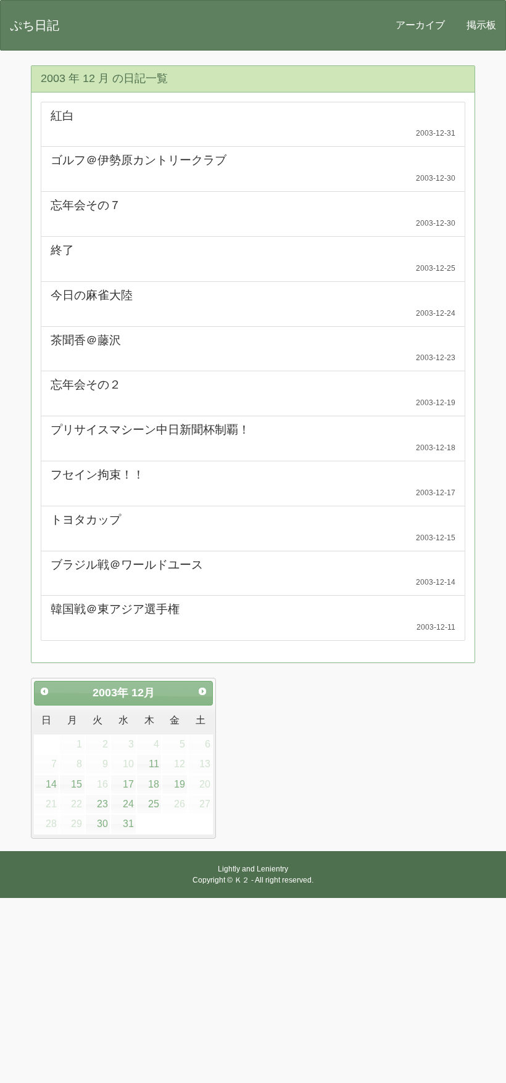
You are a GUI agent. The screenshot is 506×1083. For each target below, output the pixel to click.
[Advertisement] (253, 990)
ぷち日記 (34, 25)
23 (102, 804)
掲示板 (481, 25)
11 (154, 764)
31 (128, 823)
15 (76, 784)
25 (153, 804)
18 (153, 784)
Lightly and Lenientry (253, 869)
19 (179, 784)
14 (51, 784)
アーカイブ (420, 25)
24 (128, 804)
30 (102, 823)
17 (128, 784)
